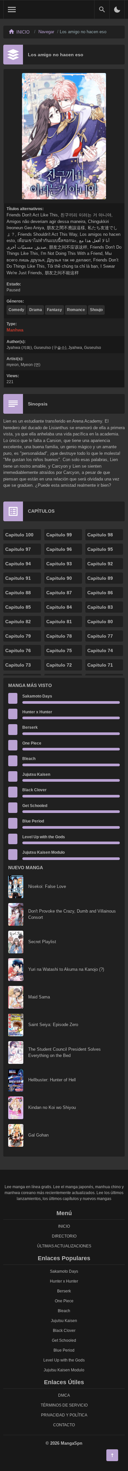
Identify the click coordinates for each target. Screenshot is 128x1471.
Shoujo (96, 309)
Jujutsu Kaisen (36, 774)
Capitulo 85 (18, 607)
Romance (76, 309)
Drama (35, 309)
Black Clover (34, 790)
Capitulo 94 (18, 563)
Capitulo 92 (100, 563)
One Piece (31, 743)
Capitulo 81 (59, 621)
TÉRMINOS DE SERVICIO (64, 1405)
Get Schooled (34, 805)
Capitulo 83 (100, 607)
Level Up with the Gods (43, 837)
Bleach (28, 758)
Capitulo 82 (18, 621)
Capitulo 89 (100, 578)
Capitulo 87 (59, 592)
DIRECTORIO (64, 1236)
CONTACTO (64, 1425)
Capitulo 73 (18, 665)
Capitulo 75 (59, 650)
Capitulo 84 (59, 607)
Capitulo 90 (59, 578)
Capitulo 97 (18, 549)
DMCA (64, 1395)
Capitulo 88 (18, 592)
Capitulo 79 (18, 636)
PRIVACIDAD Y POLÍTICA (64, 1415)
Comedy (16, 309)
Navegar (46, 31)
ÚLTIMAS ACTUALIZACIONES (64, 1246)
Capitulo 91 (18, 578)
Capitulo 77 (100, 636)
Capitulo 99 (59, 534)
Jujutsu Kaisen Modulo (43, 852)
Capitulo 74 (100, 650)
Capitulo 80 (100, 621)
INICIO (64, 1226)
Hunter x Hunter (37, 712)
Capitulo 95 (100, 549)
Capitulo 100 (19, 534)
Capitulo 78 (59, 636)
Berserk (30, 727)
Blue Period (33, 821)
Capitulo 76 (18, 650)
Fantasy (54, 309)
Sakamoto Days (37, 696)
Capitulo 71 (100, 665)
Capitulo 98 (100, 534)
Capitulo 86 (100, 592)
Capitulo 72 (59, 665)
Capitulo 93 (59, 563)
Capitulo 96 (59, 549)
